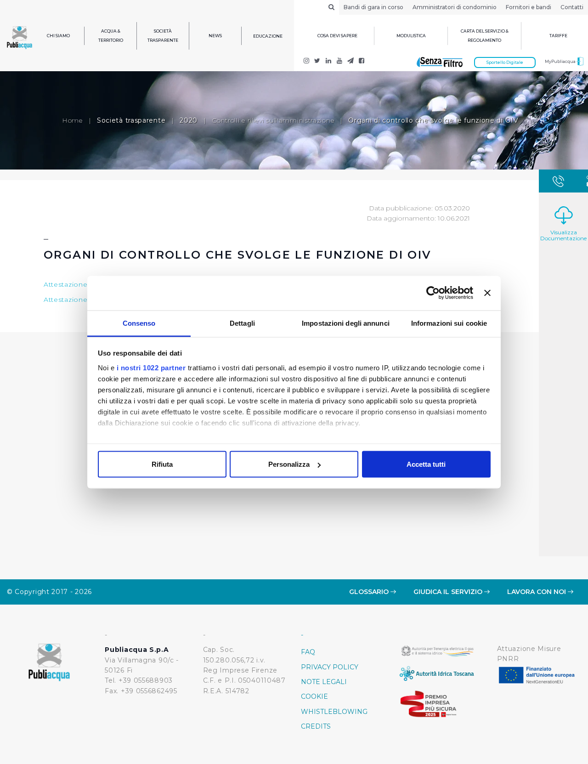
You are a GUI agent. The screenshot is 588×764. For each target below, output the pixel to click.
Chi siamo (58, 35)
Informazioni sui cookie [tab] (449, 323)
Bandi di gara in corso (373, 7)
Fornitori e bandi (528, 7)
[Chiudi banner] (487, 293)
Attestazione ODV (75, 284)
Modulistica (411, 35)
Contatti (571, 7)
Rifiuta (162, 464)
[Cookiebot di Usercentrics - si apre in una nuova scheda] (433, 293)
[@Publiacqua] (306, 61)
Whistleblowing (334, 711)
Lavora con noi (537, 592)
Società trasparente (162, 35)
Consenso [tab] (139, 323)
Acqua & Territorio (110, 35)
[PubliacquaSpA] (361, 61)
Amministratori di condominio (455, 7)
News (215, 35)
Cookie (314, 696)
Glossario (369, 592)
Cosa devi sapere (337, 35)
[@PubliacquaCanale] (350, 61)
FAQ (308, 652)
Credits (316, 726)
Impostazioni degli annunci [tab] (346, 323)
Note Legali (324, 682)
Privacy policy (329, 667)
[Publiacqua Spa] (328, 61)
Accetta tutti (426, 464)
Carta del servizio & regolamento (485, 35)
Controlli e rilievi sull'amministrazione (273, 120)
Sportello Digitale (504, 62)
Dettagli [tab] (242, 323)
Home (72, 120)
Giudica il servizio (448, 592)
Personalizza (289, 464)
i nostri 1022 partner (151, 367)
